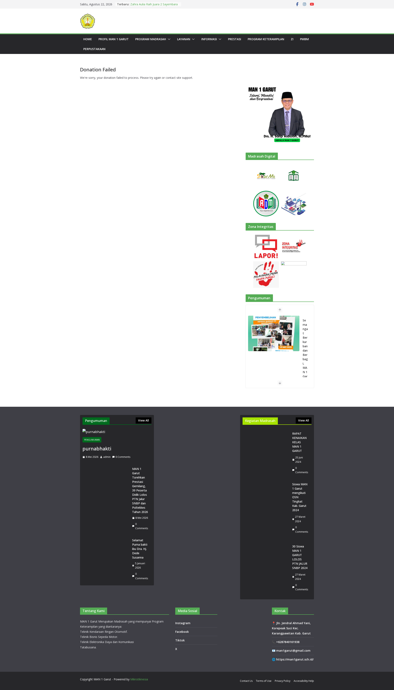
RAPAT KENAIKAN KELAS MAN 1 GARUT (299, 442)
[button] (168, 39)
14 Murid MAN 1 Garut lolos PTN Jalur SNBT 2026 (305, 354)
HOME (87, 39)
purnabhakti (96, 448)
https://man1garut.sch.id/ (295, 659)
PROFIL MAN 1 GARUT (113, 39)
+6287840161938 (287, 642)
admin (107, 457)
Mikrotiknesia (139, 679)
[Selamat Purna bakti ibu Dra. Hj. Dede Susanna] (105, 559)
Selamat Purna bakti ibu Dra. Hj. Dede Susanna (139, 548)
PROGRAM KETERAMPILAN (266, 39)
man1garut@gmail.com (293, 650)
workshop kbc (139, 4)
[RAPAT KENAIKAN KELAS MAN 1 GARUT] (266, 453)
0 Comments (123, 457)
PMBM (304, 39)
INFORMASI (209, 39)
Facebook (182, 632)
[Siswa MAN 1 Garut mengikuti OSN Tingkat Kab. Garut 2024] (266, 508)
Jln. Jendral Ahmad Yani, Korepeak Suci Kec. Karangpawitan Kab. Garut (291, 628)
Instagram (182, 623)
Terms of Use (263, 681)
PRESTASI (234, 39)
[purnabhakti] (116, 432)
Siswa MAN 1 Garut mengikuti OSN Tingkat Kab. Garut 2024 (299, 497)
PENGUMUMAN (92, 439)
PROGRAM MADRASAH (150, 39)
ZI (292, 39)
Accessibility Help (304, 681)
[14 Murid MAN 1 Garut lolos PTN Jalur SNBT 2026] (273, 333)
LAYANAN (183, 39)
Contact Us (246, 681)
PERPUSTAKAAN (94, 49)
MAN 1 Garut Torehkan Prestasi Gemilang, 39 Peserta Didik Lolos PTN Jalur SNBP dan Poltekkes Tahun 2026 (140, 490)
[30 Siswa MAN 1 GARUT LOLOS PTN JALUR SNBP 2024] (266, 568)
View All (143, 420)
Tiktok (180, 640)
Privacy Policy (282, 681)
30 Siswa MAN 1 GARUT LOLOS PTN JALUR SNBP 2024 (299, 557)
